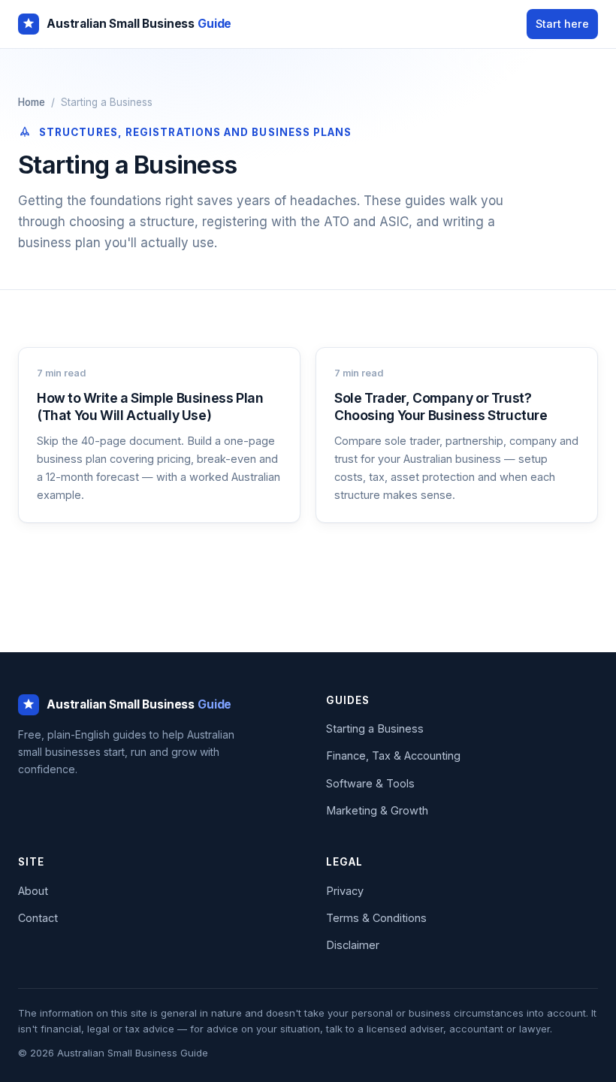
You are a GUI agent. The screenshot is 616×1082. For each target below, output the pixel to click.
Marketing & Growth (377, 810)
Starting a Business (375, 728)
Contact (38, 917)
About (33, 890)
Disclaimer (352, 944)
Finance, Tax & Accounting (393, 755)
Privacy (345, 890)
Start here (562, 23)
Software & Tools (370, 783)
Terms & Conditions (376, 917)
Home (31, 102)
